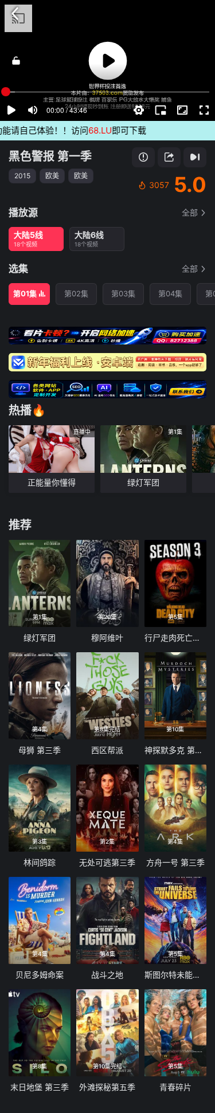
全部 (190, 212)
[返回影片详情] (15, 13)
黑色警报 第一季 (50, 156)
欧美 (52, 175)
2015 (22, 175)
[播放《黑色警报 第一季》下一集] (194, 157)
